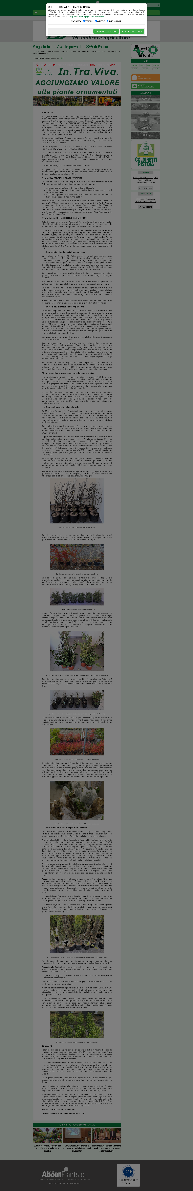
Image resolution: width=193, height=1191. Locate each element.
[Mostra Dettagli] (96, 25)
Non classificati (115, 21)
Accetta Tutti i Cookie (132, 31)
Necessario (77, 21)
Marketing (101, 21)
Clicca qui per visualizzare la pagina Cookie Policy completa (86, 17)
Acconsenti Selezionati (106, 31)
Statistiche (89, 21)
